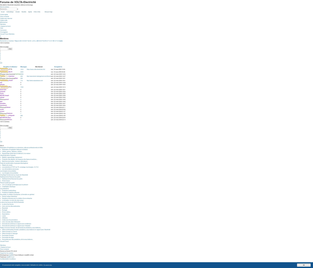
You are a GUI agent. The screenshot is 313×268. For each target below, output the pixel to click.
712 (21, 80)
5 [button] (0, 59)
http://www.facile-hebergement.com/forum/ (39, 76)
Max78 (10, 72)
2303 (21, 72)
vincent (2, 111)
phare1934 (3, 89)
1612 (21, 69)
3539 (21, 74)
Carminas (17, 74)
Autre (61, 41)
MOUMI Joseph (4, 95)
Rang (5, 67)
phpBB (11, 255)
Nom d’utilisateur (12, 67)
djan (1, 101)
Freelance (9, 113)
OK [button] (304, 265)
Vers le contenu (4, 7)
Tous (16, 41)
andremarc (9, 119)
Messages (23, 67)
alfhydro (2, 84)
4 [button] (0, 57)
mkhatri (2, 97)
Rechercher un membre (7, 41)
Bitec (16, 78)
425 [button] (1, 63)
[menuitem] (4, 16)
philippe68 (11, 115)
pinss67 (10, 80)
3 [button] (0, 55)
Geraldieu (3, 103)
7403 (21, 87)
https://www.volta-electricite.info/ (36, 69)
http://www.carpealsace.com (35, 80)
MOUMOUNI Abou (5, 117)
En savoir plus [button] (48, 265)
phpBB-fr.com (10, 257)
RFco (9, 87)
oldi (1, 82)
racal (7, 99)
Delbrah (8, 107)
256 (21, 78)
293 (21, 115)
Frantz (2, 93)
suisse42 (2, 91)
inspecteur (11, 76)
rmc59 (2, 109)
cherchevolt (3, 105)
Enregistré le (58, 67)
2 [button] (0, 53)
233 (21, 76)
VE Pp (10, 69)
